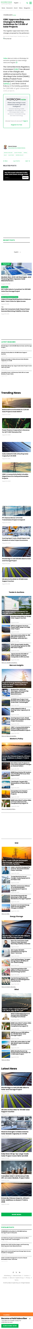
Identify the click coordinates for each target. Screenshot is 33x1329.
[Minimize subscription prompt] (29, 1318)
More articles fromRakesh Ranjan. (16, 148)
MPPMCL (25, 152)
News (3, 8)
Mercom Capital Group (17, 1278)
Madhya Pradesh (18, 152)
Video (21, 8)
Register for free (16, 125)
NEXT (27, 161)
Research (9, 8)
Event (16, 8)
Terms (16, 1280)
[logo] (6, 3)
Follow (5, 58)
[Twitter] (16, 1272)
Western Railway (19, 155)
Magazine (27, 8)
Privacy (28, 1278)
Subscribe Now (10, 1326)
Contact (26, 1275)
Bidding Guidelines (8, 152)
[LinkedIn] (19, 1272)
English (16, 3)
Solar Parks (11, 155)
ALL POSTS (16, 161)
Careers (5, 1278)
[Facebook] (13, 1272)
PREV (6, 161)
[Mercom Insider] (10, 15)
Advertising (7, 1275)
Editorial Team (17, 1275)
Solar (5, 155)
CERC (16, 69)
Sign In (25, 121)
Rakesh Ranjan (13, 36)
